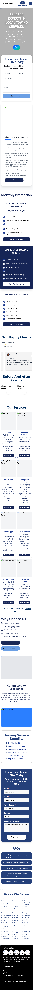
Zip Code (7, 813)
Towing (8, 432)
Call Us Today (8, 455)
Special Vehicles (24, 532)
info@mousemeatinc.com (13, 973)
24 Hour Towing (8, 579)
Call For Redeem (16, 239)
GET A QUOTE (18, 96)
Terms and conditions (19, 981)
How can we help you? (12, 821)
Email (6, 797)
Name (6, 789)
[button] (29, 3)
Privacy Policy (7, 981)
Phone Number (10, 805)
